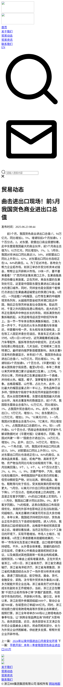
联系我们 (7, 44)
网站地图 (54, 683)
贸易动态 (7, 35)
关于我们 (7, 31)
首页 (4, 27)
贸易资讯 (7, 39)
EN (3, 47)
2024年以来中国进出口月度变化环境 (35, 641)
